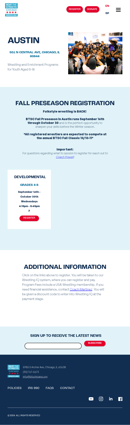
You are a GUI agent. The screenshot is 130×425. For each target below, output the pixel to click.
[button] (118, 9)
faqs (50, 388)
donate (92, 9)
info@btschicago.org (35, 376)
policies (15, 388)
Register (29, 218)
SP (107, 13)
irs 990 (33, 388)
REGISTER (75, 9)
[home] (11, 9)
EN (107, 6)
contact (67, 388)
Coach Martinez (81, 289)
